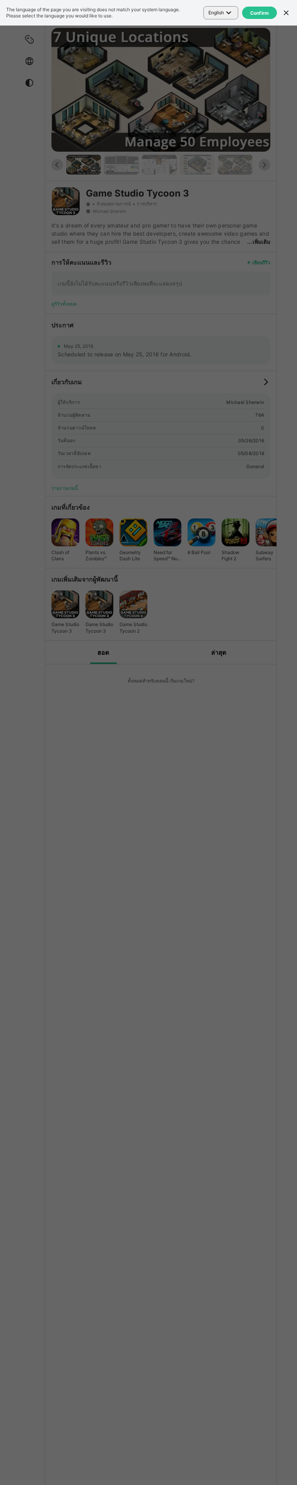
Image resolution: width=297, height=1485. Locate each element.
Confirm (259, 13)
